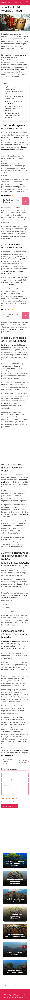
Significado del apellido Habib (22, 761)
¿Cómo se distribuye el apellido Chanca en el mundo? (13, 108)
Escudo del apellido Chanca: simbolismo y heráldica (12, 115)
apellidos (21, 41)
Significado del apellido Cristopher (7, 761)
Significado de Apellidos (11, 2)
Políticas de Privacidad (16, 997)
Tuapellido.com (6, 994)
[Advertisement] (15, 445)
